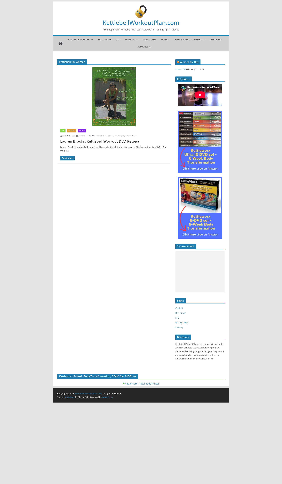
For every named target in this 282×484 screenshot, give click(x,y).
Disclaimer (180, 313)
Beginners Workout (78, 39)
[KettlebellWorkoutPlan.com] (60, 43)
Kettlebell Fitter (69, 136)
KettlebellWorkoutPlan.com (141, 22)
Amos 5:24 (180, 69)
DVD (118, 39)
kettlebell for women (115, 136)
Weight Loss (149, 39)
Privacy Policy (181, 322)
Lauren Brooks (131, 136)
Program (71, 131)
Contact (179, 308)
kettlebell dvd (100, 136)
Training (130, 39)
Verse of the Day (189, 62)
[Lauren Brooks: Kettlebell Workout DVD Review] (114, 96)
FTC (177, 317)
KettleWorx (104, 39)
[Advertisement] (200, 271)
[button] (91, 39)
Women (165, 39)
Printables (215, 39)
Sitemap (179, 327)
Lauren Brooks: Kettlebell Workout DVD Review (99, 141)
